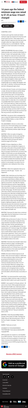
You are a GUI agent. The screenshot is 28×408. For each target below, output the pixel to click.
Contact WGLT (5, 382)
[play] (2, 406)
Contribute (5, 388)
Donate (24, 2)
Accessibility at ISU (6, 393)
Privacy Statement (6, 391)
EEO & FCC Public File (7, 385)
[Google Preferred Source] (14, 364)
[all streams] (26, 406)
